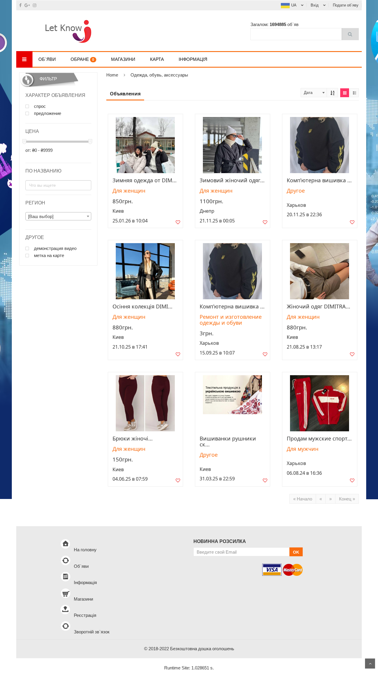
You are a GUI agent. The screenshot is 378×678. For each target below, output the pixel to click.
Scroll (370, 664)
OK (296, 552)
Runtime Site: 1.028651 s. (189, 667)
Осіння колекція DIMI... (142, 306)
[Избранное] (178, 223)
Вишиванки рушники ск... (228, 441)
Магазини (123, 59)
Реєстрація (85, 615)
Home (112, 74)
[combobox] (58, 216)
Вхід (315, 5)
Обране (82, 59)
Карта (157, 59)
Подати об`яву (346, 5)
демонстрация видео (54, 248)
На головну (85, 549)
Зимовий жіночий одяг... (232, 180)
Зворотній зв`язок (92, 631)
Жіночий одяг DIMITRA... (318, 306)
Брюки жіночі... (133, 438)
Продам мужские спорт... (319, 438)
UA (293, 5)
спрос (39, 106)
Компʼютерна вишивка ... (319, 180)
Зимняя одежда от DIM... (145, 180)
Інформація (193, 59)
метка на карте (48, 255)
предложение (47, 113)
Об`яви (47, 59)
